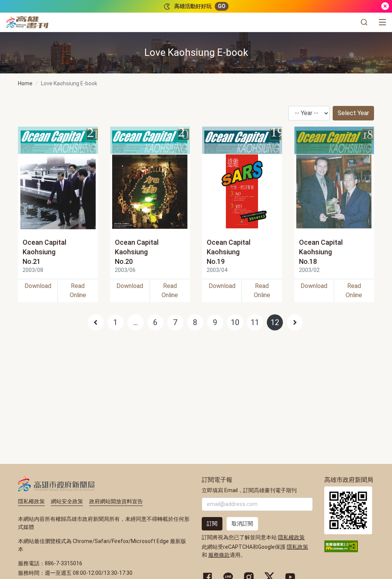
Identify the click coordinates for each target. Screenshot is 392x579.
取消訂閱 (242, 523)
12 (275, 322)
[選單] (382, 22)
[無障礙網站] (341, 546)
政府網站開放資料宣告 (116, 501)
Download (37, 286)
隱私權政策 (31, 501)
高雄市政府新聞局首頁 (348, 510)
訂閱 (212, 523)
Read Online (78, 290)
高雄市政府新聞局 (56, 483)
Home (25, 83)
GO (221, 6)
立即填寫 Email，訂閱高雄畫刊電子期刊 (249, 490)
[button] (364, 22)
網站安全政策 (67, 501)
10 (235, 322)
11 (255, 322)
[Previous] (96, 322)
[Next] (295, 322)
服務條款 (219, 555)
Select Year (353, 113)
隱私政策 (297, 547)
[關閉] (385, 6)
